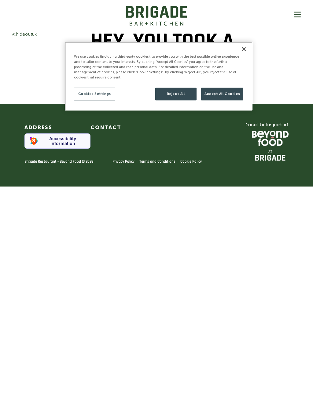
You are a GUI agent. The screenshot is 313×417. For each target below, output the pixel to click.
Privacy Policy (123, 161)
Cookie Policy (191, 161)
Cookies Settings (94, 94)
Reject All (176, 94)
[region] (158, 76)
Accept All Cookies (222, 94)
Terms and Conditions (157, 161)
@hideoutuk (24, 34)
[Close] (244, 49)
